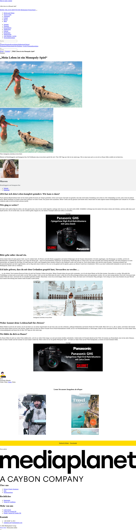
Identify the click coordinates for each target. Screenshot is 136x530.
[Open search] (0, 43)
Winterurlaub (7, 34)
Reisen (6, 19)
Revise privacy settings (12, 527)
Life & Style (7, 510)
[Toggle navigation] (36, 10)
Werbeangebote (8, 492)
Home (2, 51)
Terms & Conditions (10, 502)
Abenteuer (7, 16)
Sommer (6, 24)
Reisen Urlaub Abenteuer (11, 489)
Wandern (6, 26)
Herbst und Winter (9, 13)
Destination (7, 33)
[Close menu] (0, 48)
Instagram (6, 190)
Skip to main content (6, 1)
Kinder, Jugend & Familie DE (12, 513)
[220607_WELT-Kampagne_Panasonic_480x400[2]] (68, 251)
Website (6, 188)
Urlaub (6, 18)
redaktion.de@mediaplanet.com (13, 522)
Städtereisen (7, 29)
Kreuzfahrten (7, 28)
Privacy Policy (3, 527)
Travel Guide (7, 14)
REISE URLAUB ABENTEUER (17, 10)
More (5, 21)
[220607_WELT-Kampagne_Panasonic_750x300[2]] (68, 371)
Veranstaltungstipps (9, 38)
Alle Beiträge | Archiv (10, 36)
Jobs (5, 491)
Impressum (7, 500)
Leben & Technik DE (10, 511)
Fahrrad (6, 31)
